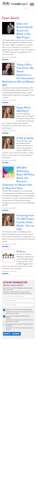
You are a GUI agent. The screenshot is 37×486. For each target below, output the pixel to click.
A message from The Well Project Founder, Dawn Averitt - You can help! (25, 222)
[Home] (16, 4)
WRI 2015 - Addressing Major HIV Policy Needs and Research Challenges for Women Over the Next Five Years (18, 178)
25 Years (20, 251)
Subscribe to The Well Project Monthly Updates (19, 309)
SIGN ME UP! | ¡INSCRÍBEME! (12, 334)
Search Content (25, 8)
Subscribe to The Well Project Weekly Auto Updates (17, 317)
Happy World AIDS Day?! (23, 109)
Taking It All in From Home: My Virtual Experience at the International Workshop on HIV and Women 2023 (18, 75)
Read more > (6, 60)
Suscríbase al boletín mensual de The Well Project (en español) (19, 325)
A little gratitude (25, 138)
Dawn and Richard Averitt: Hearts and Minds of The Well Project (24, 30)
